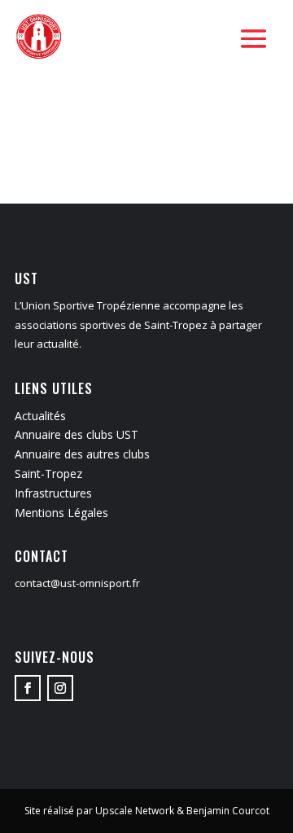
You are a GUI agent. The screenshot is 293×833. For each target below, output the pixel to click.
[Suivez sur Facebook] (28, 688)
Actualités (40, 415)
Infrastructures (53, 493)
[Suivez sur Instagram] (60, 688)
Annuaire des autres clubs (82, 454)
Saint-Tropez (48, 473)
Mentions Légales (61, 512)
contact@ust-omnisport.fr (77, 583)
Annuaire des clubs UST (76, 434)
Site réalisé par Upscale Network (99, 811)
